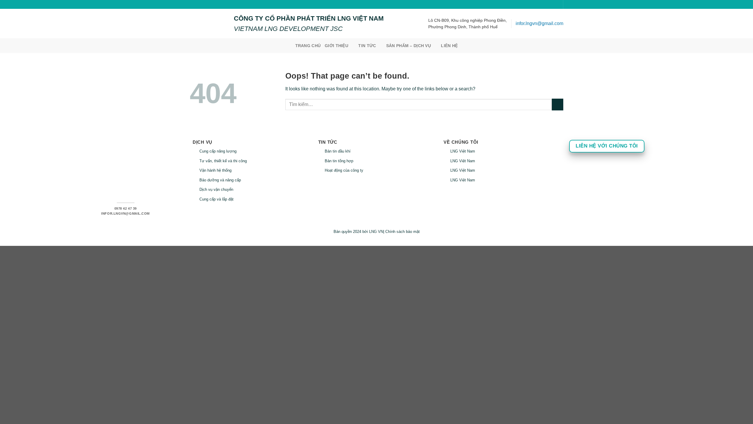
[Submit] (557, 104)
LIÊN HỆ (449, 45)
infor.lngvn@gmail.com (539, 23)
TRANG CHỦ (308, 45)
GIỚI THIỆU (336, 45)
